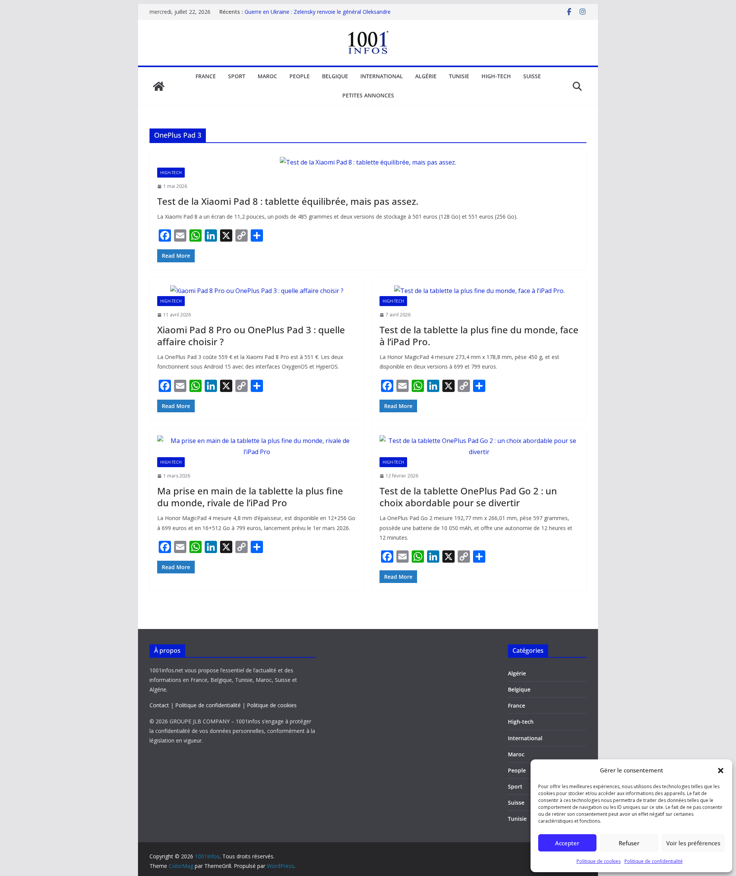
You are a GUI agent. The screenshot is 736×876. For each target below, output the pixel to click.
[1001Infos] (159, 86)
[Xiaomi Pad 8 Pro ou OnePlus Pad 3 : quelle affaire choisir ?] (256, 290)
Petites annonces (368, 95)
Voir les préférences (693, 843)
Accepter (567, 843)
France (206, 76)
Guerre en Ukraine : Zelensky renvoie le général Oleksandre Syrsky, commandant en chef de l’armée (318, 15)
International (381, 76)
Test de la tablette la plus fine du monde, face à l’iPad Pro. (479, 335)
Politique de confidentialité (653, 861)
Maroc (267, 76)
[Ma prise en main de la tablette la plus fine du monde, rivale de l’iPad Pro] (256, 446)
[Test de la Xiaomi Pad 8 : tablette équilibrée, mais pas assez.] (368, 162)
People (299, 76)
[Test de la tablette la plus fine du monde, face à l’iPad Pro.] (479, 290)
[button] (720, 770)
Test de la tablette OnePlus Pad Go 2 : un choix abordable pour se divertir (468, 496)
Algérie (426, 76)
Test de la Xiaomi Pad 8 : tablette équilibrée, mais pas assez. (287, 201)
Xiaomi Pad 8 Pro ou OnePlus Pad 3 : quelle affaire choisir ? (251, 335)
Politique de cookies (599, 861)
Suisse (532, 76)
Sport (236, 76)
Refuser (629, 843)
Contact (159, 705)
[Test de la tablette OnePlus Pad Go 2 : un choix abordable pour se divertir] (479, 446)
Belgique (335, 76)
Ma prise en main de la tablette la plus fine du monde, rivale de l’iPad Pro (250, 496)
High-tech (496, 76)
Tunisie (459, 76)
